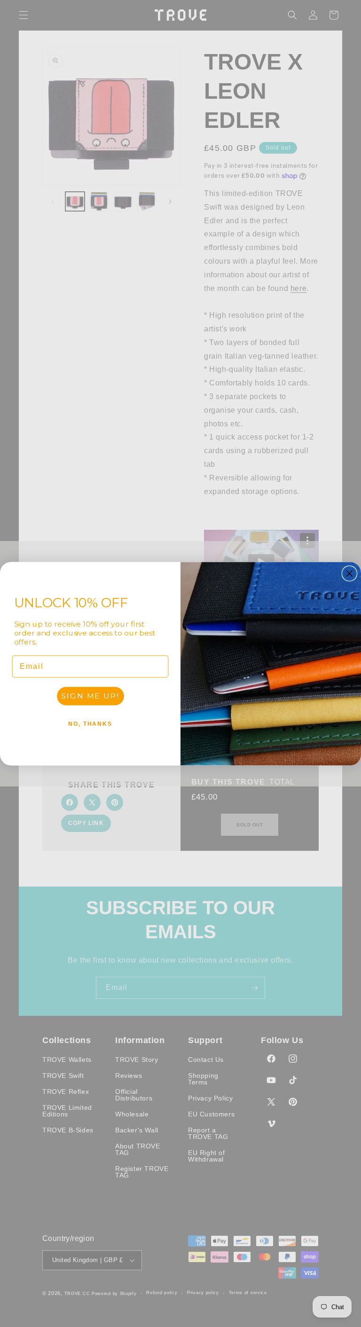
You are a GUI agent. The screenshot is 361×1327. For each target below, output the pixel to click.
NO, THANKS (90, 723)
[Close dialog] (350, 573)
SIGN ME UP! (90, 695)
